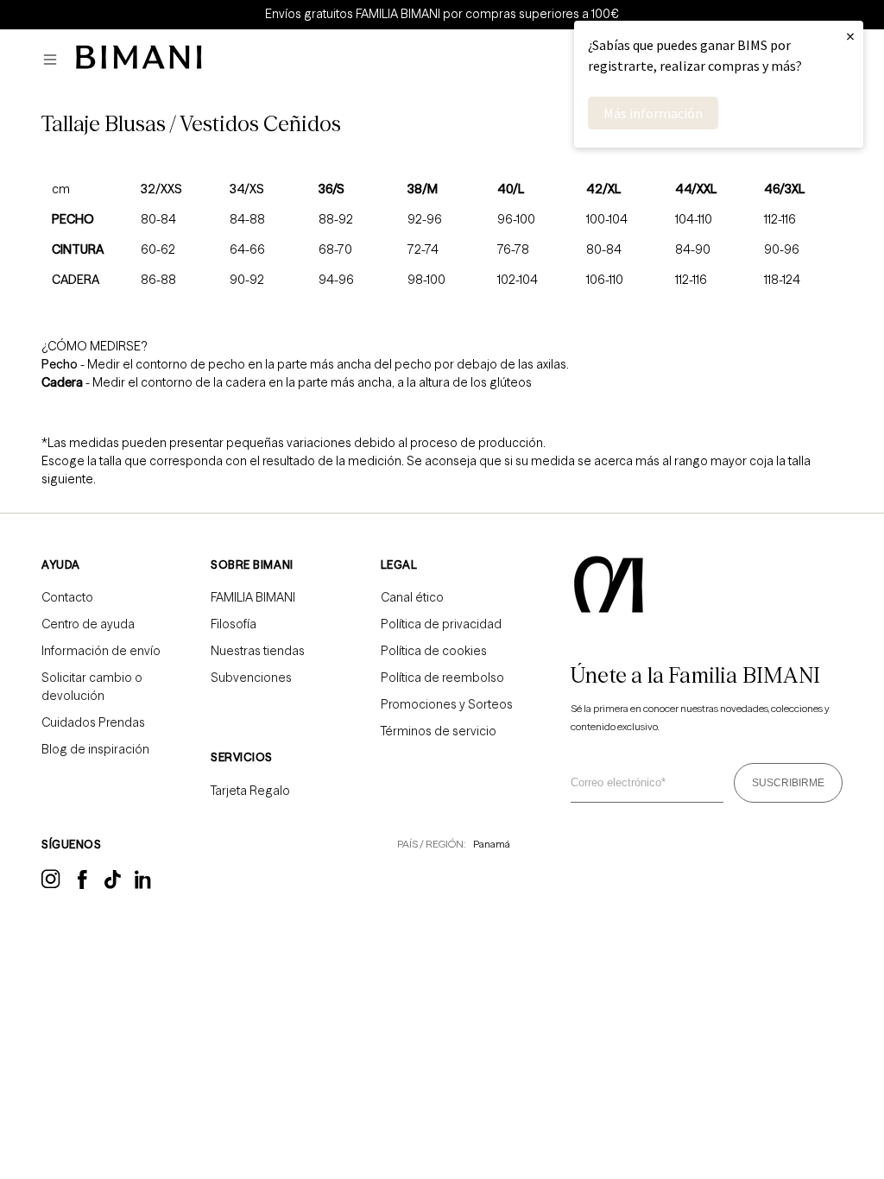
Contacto (67, 597)
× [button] (850, 36)
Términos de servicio (438, 731)
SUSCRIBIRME (788, 783)
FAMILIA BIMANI (253, 597)
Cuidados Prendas (93, 722)
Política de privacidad (441, 624)
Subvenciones (251, 677)
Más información (653, 113)
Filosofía (233, 624)
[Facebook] (82, 884)
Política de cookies (434, 651)
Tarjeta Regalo (250, 790)
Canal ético (412, 597)
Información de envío (101, 651)
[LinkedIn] (144, 885)
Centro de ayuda (88, 624)
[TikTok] (112, 884)
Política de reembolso (442, 677)
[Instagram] (50, 885)
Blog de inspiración (95, 749)
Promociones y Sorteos (447, 704)
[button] (54, 60)
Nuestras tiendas (258, 651)
